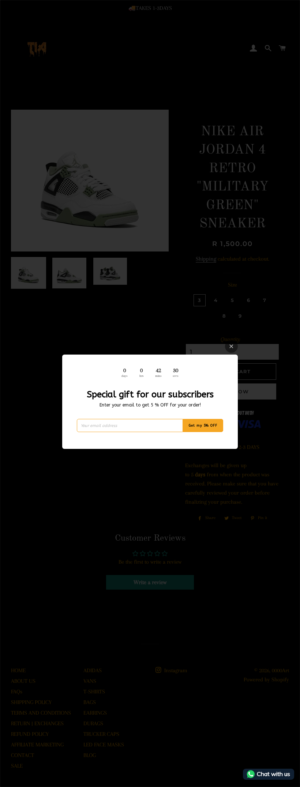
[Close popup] (231, 346)
